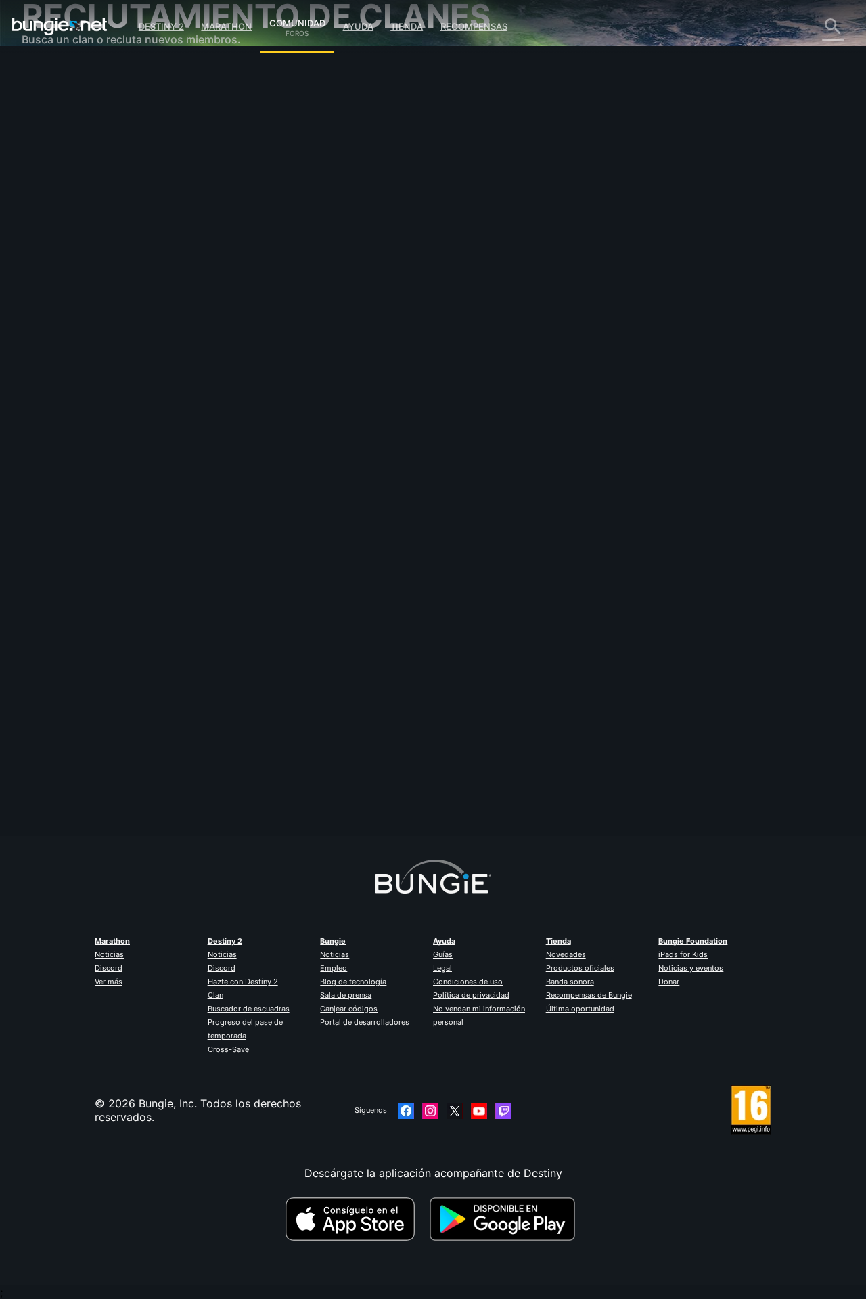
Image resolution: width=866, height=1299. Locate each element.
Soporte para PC (74, 291)
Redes (46, 183)
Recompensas (473, 26)
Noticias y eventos (690, 968)
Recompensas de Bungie (589, 995)
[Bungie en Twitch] (503, 1111)
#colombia (382, 407)
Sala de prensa (345, 995)
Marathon (226, 26)
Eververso (57, 196)
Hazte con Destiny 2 (243, 981)
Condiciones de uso (468, 981)
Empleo (333, 968)
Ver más (108, 981)
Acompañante (66, 331)
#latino (345, 407)
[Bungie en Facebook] (406, 1111)
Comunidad (297, 21)
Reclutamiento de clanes (93, 345)
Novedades (566, 954)
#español (309, 407)
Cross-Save (228, 1049)
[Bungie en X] (455, 1111)
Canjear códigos (349, 1008)
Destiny (59, 26)
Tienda (406, 26)
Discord (108, 968)
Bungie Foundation (692, 941)
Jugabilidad (61, 142)
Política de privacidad (471, 995)
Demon (251, 298)
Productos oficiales (580, 968)
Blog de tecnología (353, 981)
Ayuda (358, 26)
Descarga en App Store (356, 1219)
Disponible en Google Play (505, 1219)
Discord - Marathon (81, 399)
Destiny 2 (161, 26)
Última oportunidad (580, 1008)
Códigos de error (75, 169)
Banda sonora (570, 981)
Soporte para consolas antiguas (113, 318)
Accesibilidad (65, 223)
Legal (442, 968)
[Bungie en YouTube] (479, 1111)
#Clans (274, 407)
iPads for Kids (683, 954)
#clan (245, 407)
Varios (47, 372)
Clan (215, 995)
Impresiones (62, 101)
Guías (443, 954)
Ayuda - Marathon (77, 386)
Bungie (333, 941)
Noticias (109, 954)
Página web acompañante (97, 237)
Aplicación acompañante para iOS (118, 250)
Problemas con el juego (91, 210)
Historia (51, 128)
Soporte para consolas (89, 304)
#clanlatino (427, 407)
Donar (668, 981)
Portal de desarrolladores (364, 1022)
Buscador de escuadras (249, 1008)
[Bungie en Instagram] (430, 1111)
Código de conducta (75, 416)
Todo (44, 74)
